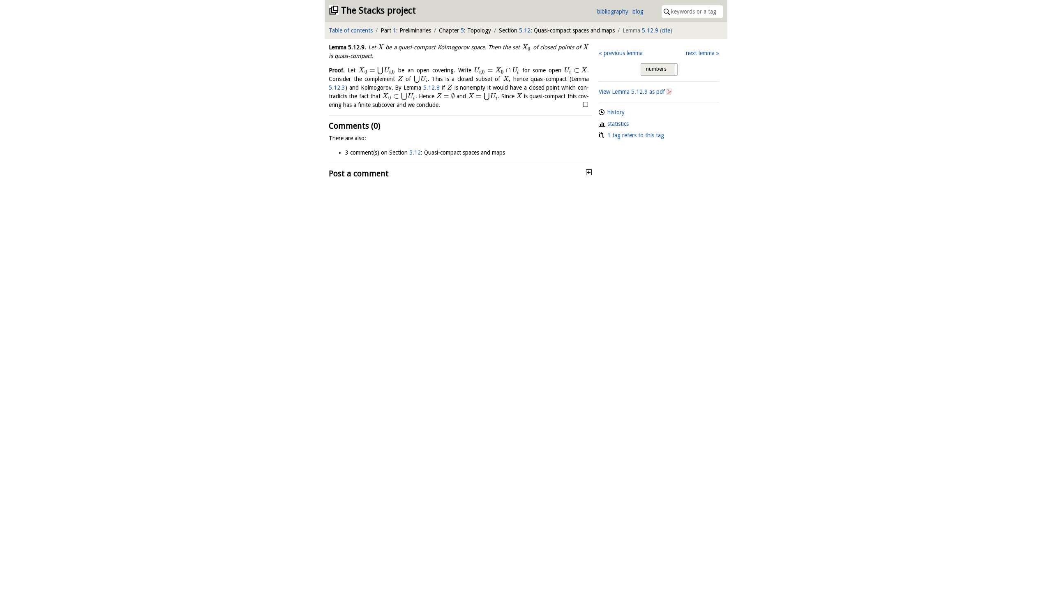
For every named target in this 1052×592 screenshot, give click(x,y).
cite (666, 30)
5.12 (525, 30)
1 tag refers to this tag (635, 135)
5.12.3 (337, 87)
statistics (618, 123)
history (616, 112)
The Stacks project (378, 10)
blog (638, 11)
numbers (656, 69)
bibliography (612, 11)
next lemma (700, 53)
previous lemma (623, 53)
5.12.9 (650, 30)
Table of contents (351, 30)
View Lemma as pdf (632, 91)
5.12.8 (431, 87)
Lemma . (347, 47)
